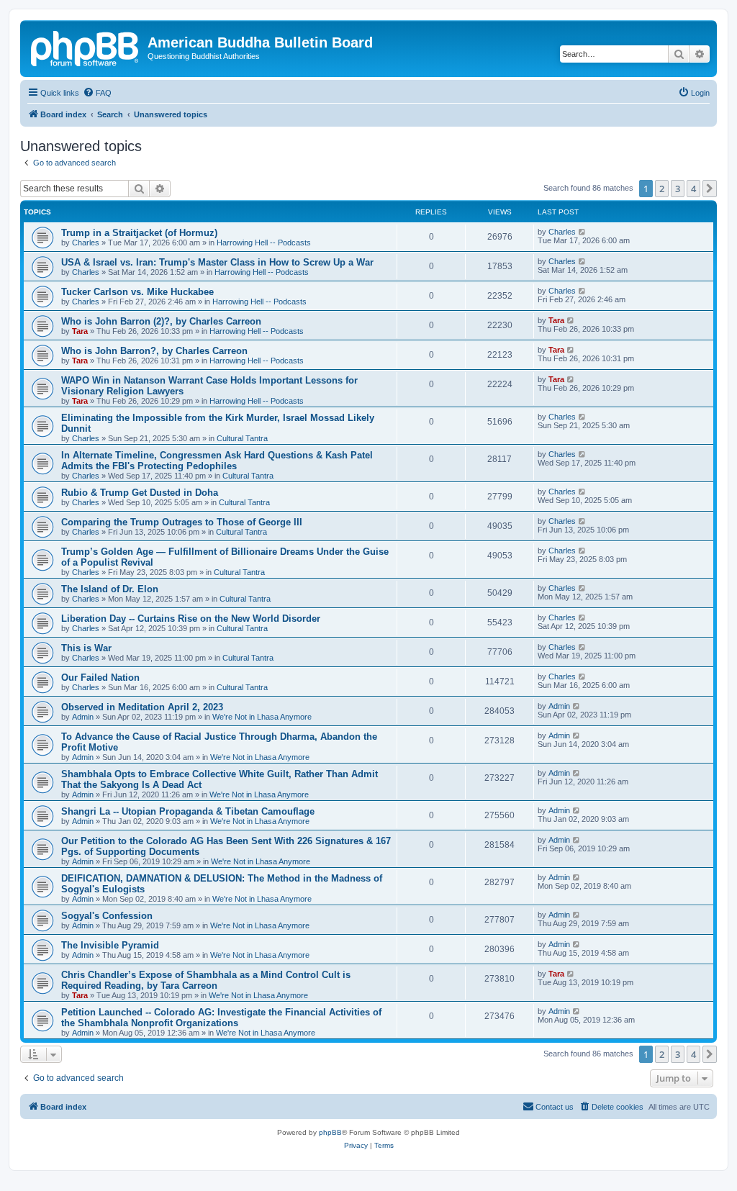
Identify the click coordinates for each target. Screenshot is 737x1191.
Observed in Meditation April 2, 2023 (142, 707)
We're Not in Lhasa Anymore (262, 716)
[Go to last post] (582, 231)
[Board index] (86, 47)
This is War (86, 648)
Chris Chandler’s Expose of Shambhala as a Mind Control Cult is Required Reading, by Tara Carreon (206, 980)
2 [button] (661, 188)
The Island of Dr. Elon (109, 589)
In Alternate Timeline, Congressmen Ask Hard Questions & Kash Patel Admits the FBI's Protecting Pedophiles (217, 460)
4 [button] (693, 188)
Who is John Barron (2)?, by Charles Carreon (161, 321)
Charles (85, 242)
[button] (709, 188)
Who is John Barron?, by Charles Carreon (154, 350)
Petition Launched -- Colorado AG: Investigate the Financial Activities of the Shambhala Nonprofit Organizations (221, 1017)
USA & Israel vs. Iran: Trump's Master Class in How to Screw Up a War (217, 262)
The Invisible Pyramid (110, 945)
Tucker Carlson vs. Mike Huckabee (137, 291)
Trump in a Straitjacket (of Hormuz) (139, 232)
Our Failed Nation (100, 677)
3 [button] (677, 188)
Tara (80, 331)
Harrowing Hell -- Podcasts (264, 242)
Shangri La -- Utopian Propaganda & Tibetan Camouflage (188, 811)
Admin (83, 716)
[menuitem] (97, 92)
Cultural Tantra (242, 438)
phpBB (330, 1132)
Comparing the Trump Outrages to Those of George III (181, 522)
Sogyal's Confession (107, 915)
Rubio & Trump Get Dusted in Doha (139, 492)
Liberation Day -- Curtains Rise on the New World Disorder (190, 618)
